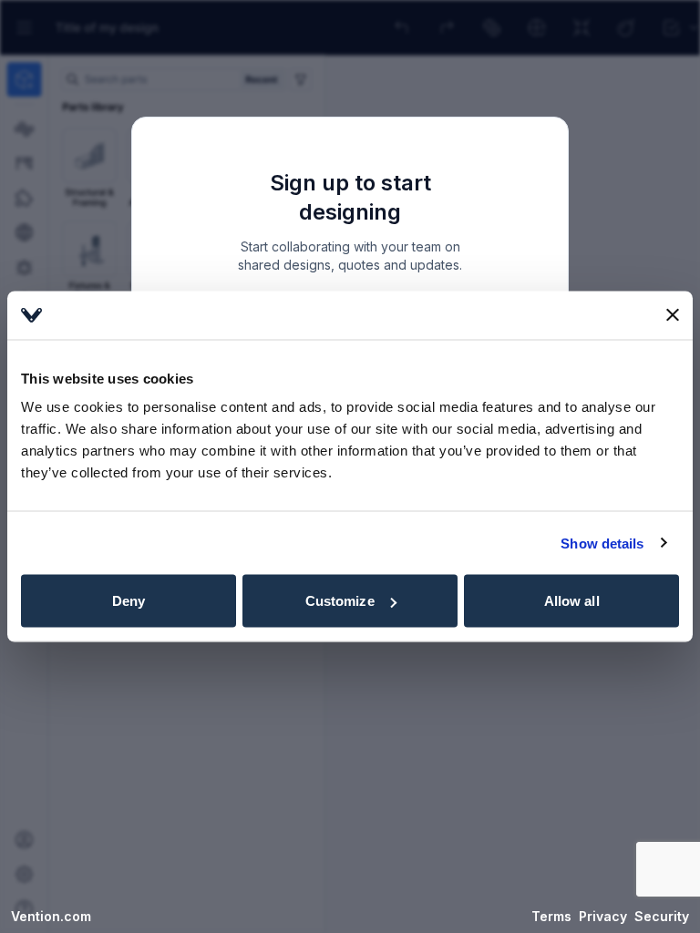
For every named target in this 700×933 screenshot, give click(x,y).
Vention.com (51, 916)
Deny (128, 601)
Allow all (572, 601)
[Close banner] (672, 315)
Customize (340, 601)
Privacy (603, 916)
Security (661, 916)
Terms (551, 916)
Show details (602, 542)
